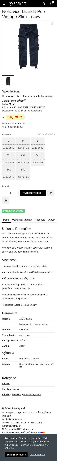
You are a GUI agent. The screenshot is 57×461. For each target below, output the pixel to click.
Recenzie (40, 219)
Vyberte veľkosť (33, 192)
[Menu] (4, 3)
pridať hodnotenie (43, 96)
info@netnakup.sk (13, 419)
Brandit (14, 101)
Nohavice (16, 389)
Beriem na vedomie (16, 455)
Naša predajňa (9, 429)
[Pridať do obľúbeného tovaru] (50, 193)
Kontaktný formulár (11, 426)
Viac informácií (37, 454)
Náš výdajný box (26, 429)
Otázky (52, 219)
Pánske (6, 383)
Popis (6, 219)
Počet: (6, 186)
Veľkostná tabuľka (46, 134)
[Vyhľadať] (43, 4)
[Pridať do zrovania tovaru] (5, 200)
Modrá (12, 104)
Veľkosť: (7, 134)
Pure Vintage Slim (32, 394)
